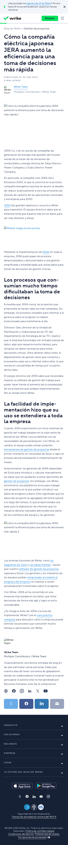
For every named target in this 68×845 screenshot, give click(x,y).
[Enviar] (57, 704)
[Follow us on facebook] (27, 796)
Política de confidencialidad (39, 831)
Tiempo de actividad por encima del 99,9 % (34, 816)
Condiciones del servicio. (21, 834)
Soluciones (12, 734)
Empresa (10, 753)
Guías (8, 762)
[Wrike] (12, 18)
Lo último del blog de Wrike (23, 772)
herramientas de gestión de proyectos (26, 449)
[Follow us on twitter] (19, 796)
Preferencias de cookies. (47, 834)
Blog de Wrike (12, 28)
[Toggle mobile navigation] (63, 18)
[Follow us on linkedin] (34, 796)
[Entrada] (11, 704)
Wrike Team (21, 86)
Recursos (10, 744)
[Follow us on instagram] (48, 796)
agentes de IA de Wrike (38, 3)
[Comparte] (26, 704)
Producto (10, 725)
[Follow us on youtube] (41, 796)
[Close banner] (64, 6)
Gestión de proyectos (36, 28)
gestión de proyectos (16, 481)
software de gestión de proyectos (39, 569)
